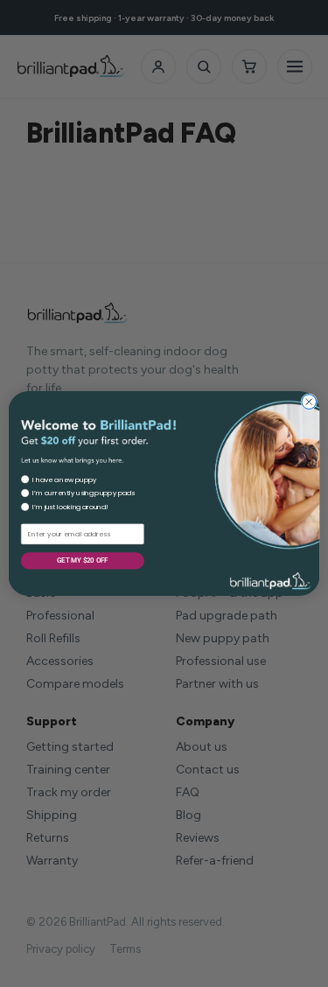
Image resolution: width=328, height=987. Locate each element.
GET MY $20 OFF (82, 560)
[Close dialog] (309, 402)
